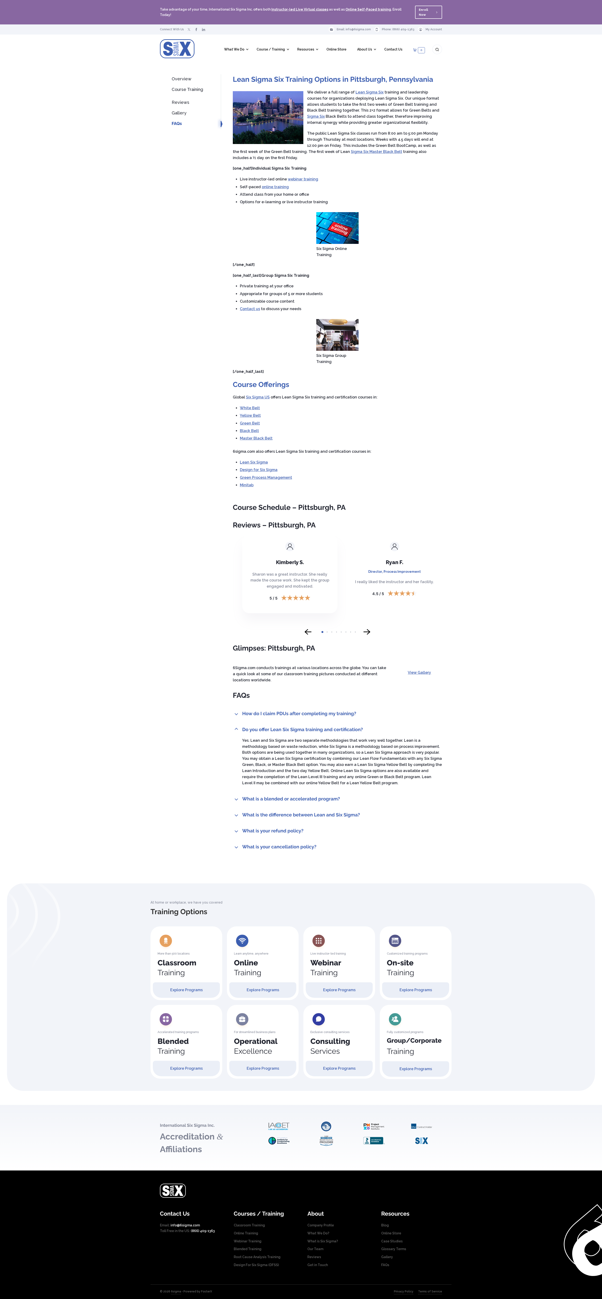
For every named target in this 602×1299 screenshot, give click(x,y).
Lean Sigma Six (370, 92)
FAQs (177, 123)
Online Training (246, 1233)
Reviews (180, 102)
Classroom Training (249, 1225)
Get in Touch (317, 1265)
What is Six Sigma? (322, 1241)
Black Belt (249, 431)
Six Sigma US (258, 397)
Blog (385, 1225)
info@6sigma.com (358, 29)
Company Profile (320, 1225)
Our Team (315, 1249)
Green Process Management (266, 477)
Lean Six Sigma (254, 462)
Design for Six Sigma (258, 470)
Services (330, 1046)
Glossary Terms (393, 1249)
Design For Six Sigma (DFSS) (256, 1265)
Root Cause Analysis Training (257, 1257)
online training (275, 187)
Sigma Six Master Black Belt (376, 151)
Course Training (187, 89)
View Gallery (419, 672)
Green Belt (250, 423)
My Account (434, 29)
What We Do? (318, 1233)
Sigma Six (316, 116)
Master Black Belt (256, 438)
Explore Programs (186, 990)
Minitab (246, 485)
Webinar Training (247, 1241)
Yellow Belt (250, 415)
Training (177, 968)
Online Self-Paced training (368, 9)
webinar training (303, 179)
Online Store (391, 1233)
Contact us (250, 309)
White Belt (250, 408)
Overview (181, 78)
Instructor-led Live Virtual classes (299, 9)
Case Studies (392, 1241)
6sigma (176, 1291)
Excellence (255, 1046)
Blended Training (247, 1249)
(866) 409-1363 (403, 29)
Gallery (179, 112)
